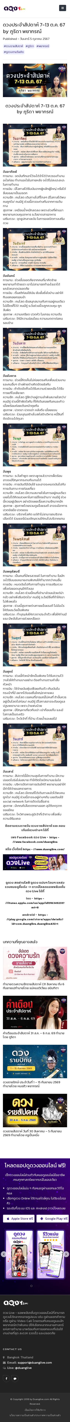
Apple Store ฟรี (22, 1218)
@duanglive (23, 1367)
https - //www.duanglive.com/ (44, 849)
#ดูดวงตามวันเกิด (14, 52)
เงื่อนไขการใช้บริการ (35, 1410)
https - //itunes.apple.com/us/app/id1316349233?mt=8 (35, 903)
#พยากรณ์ (43, 46)
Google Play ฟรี (56, 1218)
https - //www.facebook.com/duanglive (36, 839)
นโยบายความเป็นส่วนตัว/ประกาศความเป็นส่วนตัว (35, 1415)
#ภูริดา (30, 46)
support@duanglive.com (35, 1362)
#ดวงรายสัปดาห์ (13, 46)
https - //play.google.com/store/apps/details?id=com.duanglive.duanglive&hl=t (35, 919)
